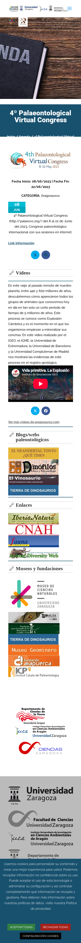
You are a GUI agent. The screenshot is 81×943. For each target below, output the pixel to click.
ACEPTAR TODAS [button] (21, 927)
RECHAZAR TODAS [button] (55, 927)
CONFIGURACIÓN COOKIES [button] (40, 936)
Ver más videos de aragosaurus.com (33, 422)
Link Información (21, 243)
